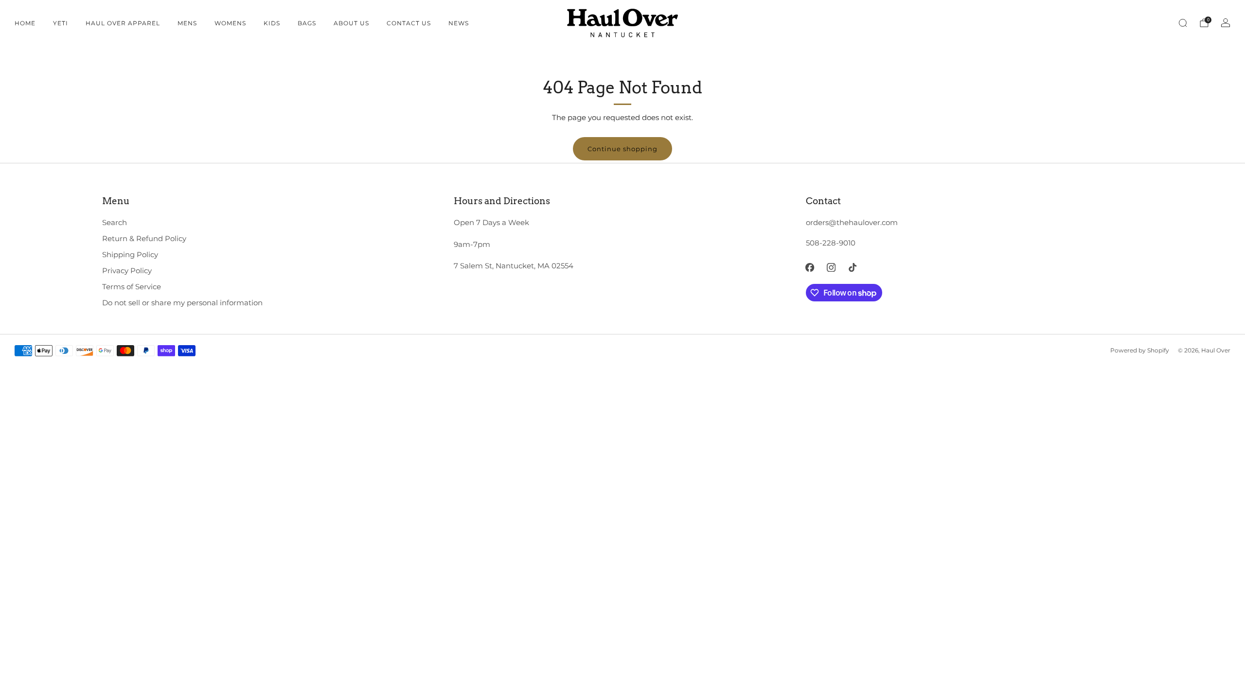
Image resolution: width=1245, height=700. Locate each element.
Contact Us (409, 23)
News (458, 23)
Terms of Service (131, 286)
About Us (351, 23)
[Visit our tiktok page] (852, 267)
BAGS (307, 23)
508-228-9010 (830, 243)
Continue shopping (622, 149)
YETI (60, 23)
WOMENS (230, 23)
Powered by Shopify (1139, 350)
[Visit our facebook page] (810, 267)
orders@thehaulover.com (852, 222)
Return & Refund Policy (144, 238)
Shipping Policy (130, 254)
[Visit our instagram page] (831, 267)
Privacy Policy (127, 270)
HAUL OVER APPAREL (123, 23)
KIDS (272, 23)
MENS (187, 23)
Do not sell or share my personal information (182, 302)
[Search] (1183, 23)
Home (25, 23)
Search (114, 222)
